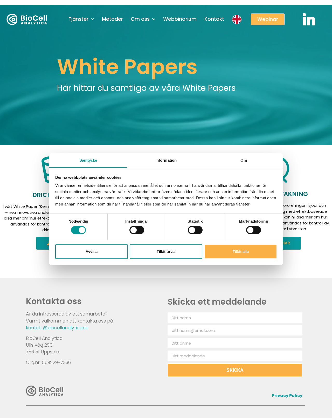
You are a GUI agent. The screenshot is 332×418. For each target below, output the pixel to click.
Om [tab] (243, 160)
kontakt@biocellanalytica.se (57, 328)
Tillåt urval (166, 251)
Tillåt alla (241, 251)
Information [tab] (166, 160)
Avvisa (92, 251)
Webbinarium (180, 19)
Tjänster (78, 19)
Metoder (112, 19)
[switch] (136, 230)
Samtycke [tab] (88, 160)
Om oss (140, 19)
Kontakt (214, 19)
